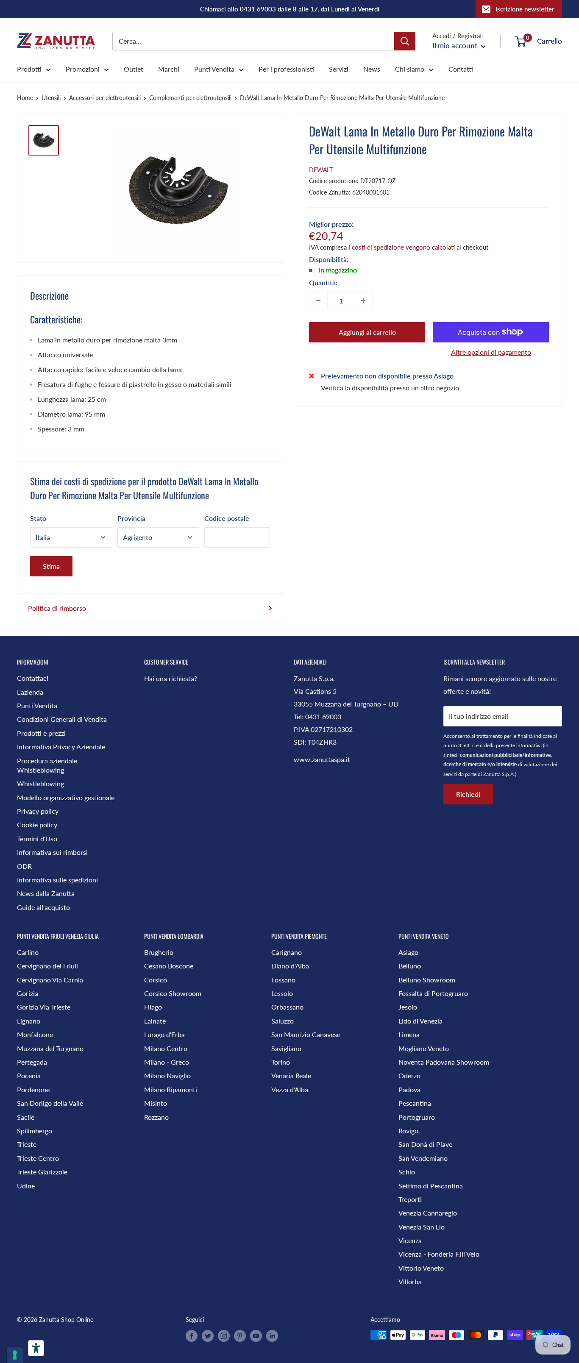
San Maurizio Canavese (305, 1034)
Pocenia (29, 1075)
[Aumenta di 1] (363, 300)
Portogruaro (416, 1117)
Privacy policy (37, 811)
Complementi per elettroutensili (190, 97)
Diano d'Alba (290, 966)
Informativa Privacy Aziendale (61, 747)
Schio (406, 1172)
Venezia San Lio (421, 1227)
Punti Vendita (214, 69)
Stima (51, 566)
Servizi (338, 69)
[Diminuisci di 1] (318, 300)
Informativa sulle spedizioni (57, 880)
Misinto (155, 1103)
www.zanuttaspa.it (322, 759)
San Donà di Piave (425, 1144)
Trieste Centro (38, 1158)
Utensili (51, 97)
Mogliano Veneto (423, 1048)
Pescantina (414, 1103)
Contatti (460, 69)
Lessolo (282, 993)
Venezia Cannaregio (427, 1213)
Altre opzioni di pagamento (491, 352)
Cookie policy (37, 825)
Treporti (410, 1199)
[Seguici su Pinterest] (240, 1336)
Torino (280, 1062)
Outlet (133, 69)
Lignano (28, 1021)
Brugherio (158, 952)
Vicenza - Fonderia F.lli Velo (438, 1254)
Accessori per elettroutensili (105, 97)
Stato (38, 518)
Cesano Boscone (168, 966)
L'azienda (30, 692)
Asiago (408, 952)
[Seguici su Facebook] (192, 1336)
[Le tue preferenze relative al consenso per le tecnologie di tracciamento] (15, 1355)
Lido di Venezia (420, 1021)
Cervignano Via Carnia (50, 980)
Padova (409, 1089)
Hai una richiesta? (170, 678)
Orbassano (287, 1007)
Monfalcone (35, 1034)
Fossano (283, 980)
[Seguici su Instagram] (224, 1336)
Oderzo (409, 1075)
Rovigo (408, 1131)
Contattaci (32, 678)
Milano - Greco (166, 1062)
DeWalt (321, 169)
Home (25, 97)
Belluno (409, 966)
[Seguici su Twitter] (208, 1336)
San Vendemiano (423, 1158)
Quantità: (323, 282)
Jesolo (407, 1007)
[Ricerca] (404, 41)
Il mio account (455, 45)
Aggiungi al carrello (367, 332)
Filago (153, 1007)
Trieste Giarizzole (42, 1172)
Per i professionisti (286, 69)
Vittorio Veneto (421, 1268)
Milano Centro (165, 1048)
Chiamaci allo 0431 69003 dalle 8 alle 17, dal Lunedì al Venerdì (289, 9)
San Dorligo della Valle (50, 1103)
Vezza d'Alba (289, 1089)
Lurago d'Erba (164, 1034)
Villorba (410, 1281)
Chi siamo (409, 69)
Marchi (168, 69)
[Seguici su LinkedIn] (272, 1336)
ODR (24, 866)
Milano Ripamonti (170, 1089)
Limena (409, 1034)
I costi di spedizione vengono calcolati (401, 246)
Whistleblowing (40, 783)
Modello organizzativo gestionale (65, 797)
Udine (26, 1186)
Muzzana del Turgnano (50, 1048)
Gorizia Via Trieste (43, 1007)
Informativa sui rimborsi (52, 852)
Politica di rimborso (57, 608)
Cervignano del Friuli (47, 966)
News (371, 69)
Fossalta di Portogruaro (433, 993)
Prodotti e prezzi (41, 733)
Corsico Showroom (172, 993)
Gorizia (27, 993)
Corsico (155, 980)
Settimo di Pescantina (430, 1186)
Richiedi (468, 794)
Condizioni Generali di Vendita (62, 719)
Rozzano (156, 1117)
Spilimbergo (34, 1131)
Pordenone (33, 1089)
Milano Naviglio (167, 1075)
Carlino (28, 952)
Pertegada (32, 1062)
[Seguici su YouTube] (256, 1336)
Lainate (155, 1021)
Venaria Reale (291, 1075)
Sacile (25, 1117)
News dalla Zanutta (46, 893)
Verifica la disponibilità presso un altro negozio (390, 387)
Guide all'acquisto (43, 907)
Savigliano (286, 1048)
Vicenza (410, 1240)
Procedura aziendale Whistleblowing (47, 765)
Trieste (26, 1144)
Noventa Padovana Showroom (443, 1062)
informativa (529, 745)
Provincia (131, 518)
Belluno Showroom (426, 980)
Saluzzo (282, 1021)
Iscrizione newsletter (524, 9)
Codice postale (226, 518)
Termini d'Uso (37, 838)
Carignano (286, 952)
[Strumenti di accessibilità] (36, 1348)
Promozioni (83, 69)
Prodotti (29, 69)
